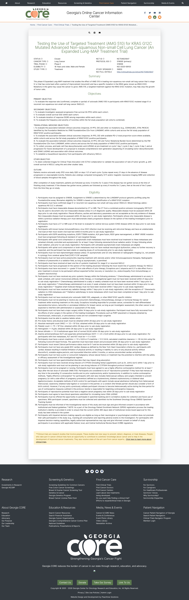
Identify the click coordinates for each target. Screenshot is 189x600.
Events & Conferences (105, 515)
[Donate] (155, 17)
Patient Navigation (128, 3)
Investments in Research (12, 485)
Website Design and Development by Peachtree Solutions (94, 597)
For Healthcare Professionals (155, 490)
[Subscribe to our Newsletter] (150, 17)
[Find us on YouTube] (155, 13)
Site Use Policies (92, 592)
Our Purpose (7, 521)
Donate (82, 582)
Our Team (6, 526)
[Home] (6, 3)
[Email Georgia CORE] (160, 17)
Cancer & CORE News (105, 513)
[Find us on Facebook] (145, 13)
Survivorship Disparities (153, 498)
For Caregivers (149, 487)
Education (46, 3)
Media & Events (168, 3)
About (17, 3)
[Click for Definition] (42, 59)
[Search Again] (89, 33)
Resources (62, 3)
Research (31, 3)
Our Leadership (8, 523)
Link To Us (124, 582)
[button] (182, 3)
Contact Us (65, 582)
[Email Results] (99, 33)
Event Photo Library (104, 518)
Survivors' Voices (150, 493)
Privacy (81, 592)
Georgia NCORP (8, 487)
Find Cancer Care (106, 3)
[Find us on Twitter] (150, 13)
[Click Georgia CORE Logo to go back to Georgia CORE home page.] (37, 14)
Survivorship (149, 3)
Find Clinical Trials (61, 25)
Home (32, 25)
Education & (56, 507)
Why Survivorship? (151, 495)
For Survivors (148, 485)
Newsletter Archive (104, 523)
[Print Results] (94, 33)
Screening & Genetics (83, 3)
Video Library (101, 521)
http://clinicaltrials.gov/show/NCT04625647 (135, 72)
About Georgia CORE (14, 507)
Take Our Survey (102, 582)
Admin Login (106, 592)
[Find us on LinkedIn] (160, 13)
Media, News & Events (109, 507)
